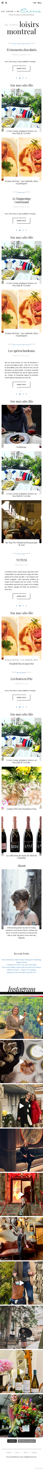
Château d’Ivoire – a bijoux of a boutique (21, 970)
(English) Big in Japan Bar (21, 663)
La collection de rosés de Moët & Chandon (21, 856)
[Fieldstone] (21, 426)
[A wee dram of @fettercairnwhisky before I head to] (21, 1283)
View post (21, 68)
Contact (8, 1452)
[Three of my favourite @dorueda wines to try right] (21, 1371)
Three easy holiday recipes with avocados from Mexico (21, 967)
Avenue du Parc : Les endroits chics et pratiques (21, 182)
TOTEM (21, 560)
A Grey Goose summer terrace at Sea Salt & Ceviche (21, 132)
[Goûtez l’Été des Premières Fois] (21, 788)
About (25, 1452)
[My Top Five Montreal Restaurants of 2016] (21, 521)
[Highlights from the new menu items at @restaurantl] (21, 1061)
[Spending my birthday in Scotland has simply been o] (21, 1238)
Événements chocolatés (21, 50)
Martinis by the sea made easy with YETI (21, 972)
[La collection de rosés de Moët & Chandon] (21, 834)
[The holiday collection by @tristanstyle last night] (21, 1105)
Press (17, 1452)
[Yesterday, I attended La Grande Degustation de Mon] (21, 1017)
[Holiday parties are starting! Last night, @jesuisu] (21, 1150)
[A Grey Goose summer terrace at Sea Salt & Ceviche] (21, 110)
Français (34, 1452)
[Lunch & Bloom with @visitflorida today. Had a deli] (21, 1415)
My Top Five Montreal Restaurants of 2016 (21, 543)
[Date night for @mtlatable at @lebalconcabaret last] (21, 1194)
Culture (21, 554)
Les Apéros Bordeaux (21, 351)
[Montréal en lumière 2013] (21, 159)
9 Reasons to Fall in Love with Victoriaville (21, 965)
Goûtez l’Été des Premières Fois (21, 808)
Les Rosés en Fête (21, 679)
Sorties (21, 192)
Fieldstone (21, 447)
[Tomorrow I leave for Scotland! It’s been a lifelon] (21, 1327)
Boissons (21, 673)
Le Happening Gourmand (22, 200)
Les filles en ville (21, 44)
